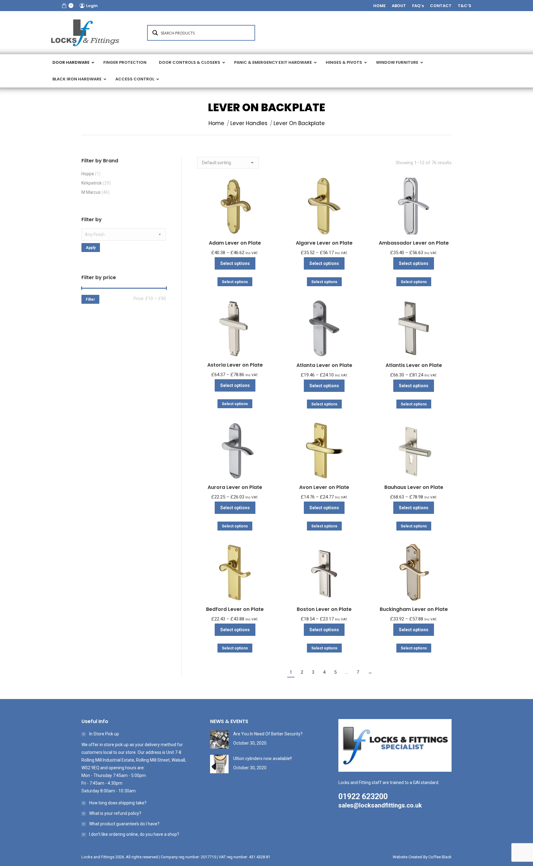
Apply (91, 248)
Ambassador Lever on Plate (414, 242)
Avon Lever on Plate (324, 487)
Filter (90, 299)
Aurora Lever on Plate (235, 487)
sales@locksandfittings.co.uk (380, 805)
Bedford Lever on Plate (235, 609)
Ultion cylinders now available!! (262, 758)
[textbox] (124, 234)
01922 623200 (363, 796)
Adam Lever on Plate (235, 242)
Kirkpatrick (91, 183)
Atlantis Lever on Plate (414, 365)
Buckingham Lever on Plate (414, 609)
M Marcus (91, 192)
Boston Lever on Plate (324, 609)
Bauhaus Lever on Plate (413, 487)
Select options (235, 263)
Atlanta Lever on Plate (324, 365)
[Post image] (219, 739)
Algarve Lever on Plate (324, 242)
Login (92, 6)
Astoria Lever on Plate (235, 364)
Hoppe (87, 173)
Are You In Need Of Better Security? (268, 733)
